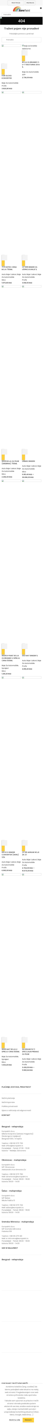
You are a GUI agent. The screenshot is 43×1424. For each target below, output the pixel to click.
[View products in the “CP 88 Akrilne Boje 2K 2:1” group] (25, 843)
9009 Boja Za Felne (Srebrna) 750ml (10, 462)
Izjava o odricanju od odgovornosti (16, 1110)
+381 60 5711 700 (16, 1205)
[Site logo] (21, 9)
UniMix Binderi (28, 461)
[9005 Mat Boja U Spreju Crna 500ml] (11, 955)
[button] (4, 66)
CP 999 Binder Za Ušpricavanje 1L (29, 268)
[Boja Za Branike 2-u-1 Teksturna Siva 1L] (31, 47)
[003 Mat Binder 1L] (31, 561)
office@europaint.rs (14, 1145)
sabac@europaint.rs (14, 1207)
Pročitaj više (14, 1420)
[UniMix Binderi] (31, 367)
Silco (4, 280)
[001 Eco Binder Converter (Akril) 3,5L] (11, 758)
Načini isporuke (8, 1102)
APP (23, 74)
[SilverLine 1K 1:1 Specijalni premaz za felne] (31, 955)
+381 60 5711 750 (16, 1143)
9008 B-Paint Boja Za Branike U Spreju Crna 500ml (11, 658)
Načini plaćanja (8, 1098)
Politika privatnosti (10, 1106)
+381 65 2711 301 (15, 1236)
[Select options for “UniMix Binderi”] (25, 452)
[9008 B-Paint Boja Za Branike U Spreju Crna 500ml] (11, 561)
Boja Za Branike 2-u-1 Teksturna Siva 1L (31, 64)
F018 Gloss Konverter (7, 76)
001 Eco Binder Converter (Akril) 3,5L (10, 854)
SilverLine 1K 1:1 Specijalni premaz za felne (30, 1051)
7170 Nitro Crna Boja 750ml (9, 268)
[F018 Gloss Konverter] (11, 54)
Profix (4, 86)
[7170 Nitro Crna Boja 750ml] (11, 173)
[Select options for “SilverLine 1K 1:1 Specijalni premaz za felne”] (25, 1040)
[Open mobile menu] (3, 9)
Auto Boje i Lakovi (9, 274)
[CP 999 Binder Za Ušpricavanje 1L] (31, 173)
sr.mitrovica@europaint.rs (17, 1238)
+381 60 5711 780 (16, 1174)
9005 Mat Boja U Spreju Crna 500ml (11, 1050)
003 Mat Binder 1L (30, 655)
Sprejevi (5, 668)
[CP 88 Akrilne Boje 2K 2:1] (31, 758)
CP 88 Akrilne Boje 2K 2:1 (30, 853)
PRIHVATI (28, 1420)
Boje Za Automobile (10, 83)
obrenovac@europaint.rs (17, 1176)
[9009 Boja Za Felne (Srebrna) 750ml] (11, 367)
